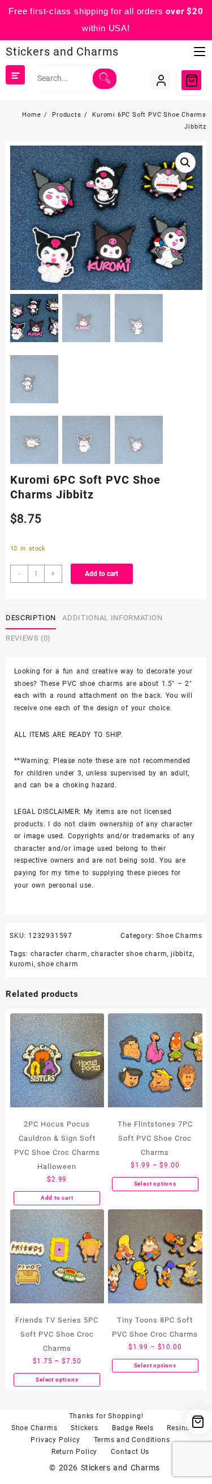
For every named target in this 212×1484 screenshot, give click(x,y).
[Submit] (104, 79)
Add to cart (101, 574)
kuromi (22, 964)
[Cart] (191, 80)
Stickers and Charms (62, 51)
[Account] (161, 80)
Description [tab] (31, 617)
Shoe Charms (179, 936)
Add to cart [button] (57, 1198)
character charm (59, 954)
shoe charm (57, 964)
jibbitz (182, 954)
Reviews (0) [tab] (28, 638)
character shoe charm (129, 954)
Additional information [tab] (112, 617)
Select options (155, 1183)
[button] (185, 162)
